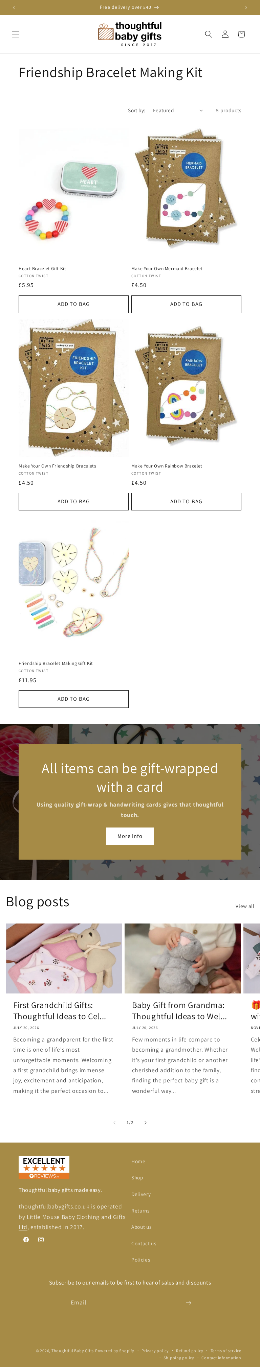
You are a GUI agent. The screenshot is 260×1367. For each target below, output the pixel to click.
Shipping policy (179, 1357)
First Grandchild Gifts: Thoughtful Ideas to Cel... (59, 1011)
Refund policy (189, 1350)
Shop (137, 1177)
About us (141, 1226)
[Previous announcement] (13, 7)
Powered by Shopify (114, 1350)
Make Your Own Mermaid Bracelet (167, 268)
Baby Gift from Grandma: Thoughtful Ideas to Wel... (179, 1011)
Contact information (221, 1357)
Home (138, 1161)
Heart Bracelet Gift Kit (42, 268)
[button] (15, 34)
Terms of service (226, 1350)
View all (245, 906)
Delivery (141, 1194)
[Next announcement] (246, 7)
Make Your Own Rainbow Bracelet (166, 466)
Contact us (143, 1243)
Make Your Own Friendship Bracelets (57, 466)
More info (130, 835)
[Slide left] (114, 1122)
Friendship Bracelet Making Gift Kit (56, 663)
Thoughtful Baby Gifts (72, 1350)
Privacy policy (155, 1350)
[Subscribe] (188, 1303)
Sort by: (137, 110)
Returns (140, 1210)
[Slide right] (145, 1122)
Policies (140, 1259)
